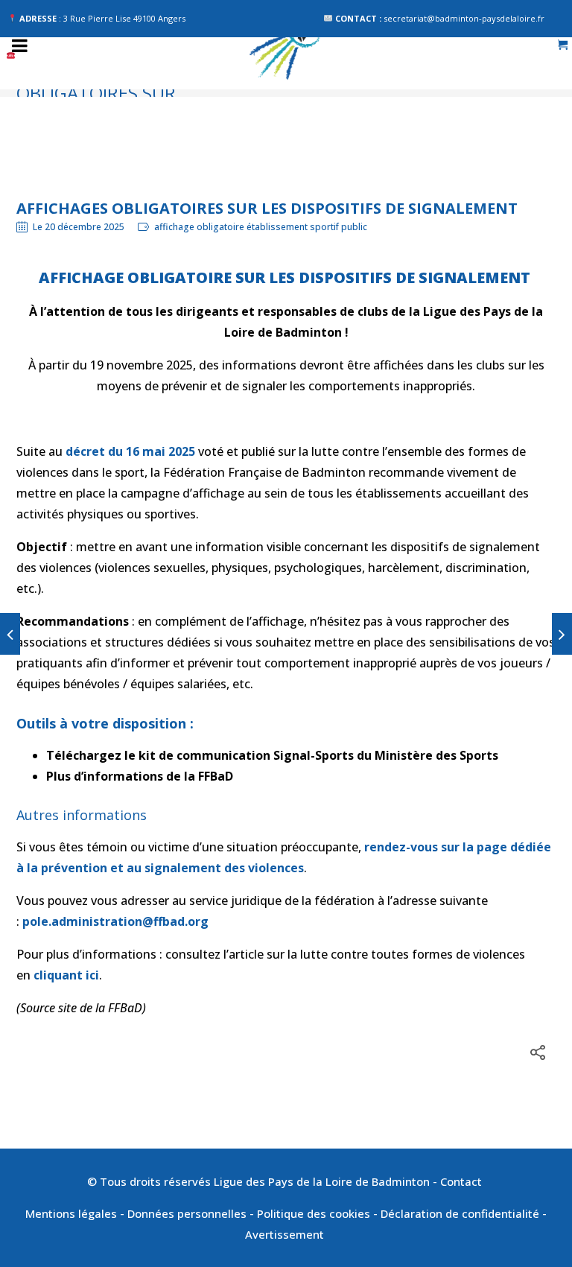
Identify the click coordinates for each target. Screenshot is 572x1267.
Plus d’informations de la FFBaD (139, 776)
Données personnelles (187, 1213)
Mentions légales (71, 1213)
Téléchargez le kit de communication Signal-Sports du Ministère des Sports (272, 755)
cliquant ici (66, 975)
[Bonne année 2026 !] (562, 634)
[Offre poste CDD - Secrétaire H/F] (10, 634)
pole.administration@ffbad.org (115, 921)
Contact (462, 1181)
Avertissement (286, 1234)
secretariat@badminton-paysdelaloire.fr (464, 18)
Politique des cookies (313, 1213)
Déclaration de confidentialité (460, 1213)
